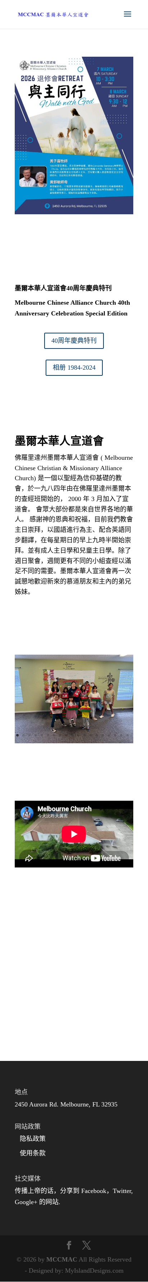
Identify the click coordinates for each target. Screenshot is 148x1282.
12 (84, 735)
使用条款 (33, 1153)
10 (72, 735)
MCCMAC (61, 1259)
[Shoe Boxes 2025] (74, 741)
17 (115, 735)
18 (121, 735)
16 (109, 735)
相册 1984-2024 (74, 367)
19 (127, 735)
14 (97, 735)
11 (78, 735)
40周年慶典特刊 (74, 340)
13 (90, 735)
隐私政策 (33, 1138)
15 (103, 735)
